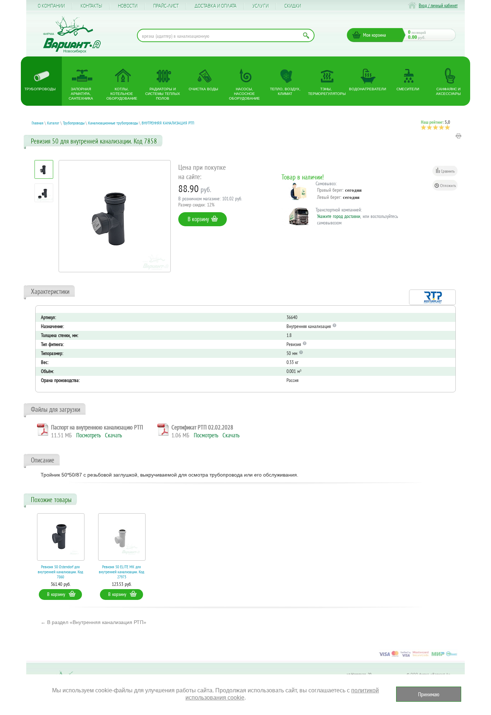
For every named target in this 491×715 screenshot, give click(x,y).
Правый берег (330, 190)
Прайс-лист (166, 6)
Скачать (113, 435)
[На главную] (72, 34)
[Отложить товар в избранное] (445, 185)
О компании (51, 6)
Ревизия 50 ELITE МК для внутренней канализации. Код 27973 (121, 571)
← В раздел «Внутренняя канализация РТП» (93, 622)
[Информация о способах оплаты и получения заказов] (418, 656)
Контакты (91, 6)
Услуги (260, 6)
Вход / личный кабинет (438, 6)
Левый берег (328, 197)
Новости (127, 6)
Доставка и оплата (215, 6)
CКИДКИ (292, 6)
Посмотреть (88, 435)
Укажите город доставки (338, 216)
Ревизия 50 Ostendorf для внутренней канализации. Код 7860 (60, 571)
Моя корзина (374, 35)
